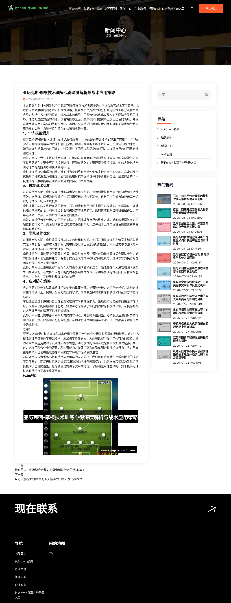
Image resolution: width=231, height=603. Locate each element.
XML (52, 553)
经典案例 (111, 8)
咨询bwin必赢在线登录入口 (167, 8)
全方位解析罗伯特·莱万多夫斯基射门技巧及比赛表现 (48, 479)
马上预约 (211, 8)
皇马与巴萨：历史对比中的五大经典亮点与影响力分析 (190, 297)
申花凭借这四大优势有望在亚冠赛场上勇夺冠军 (190, 325)
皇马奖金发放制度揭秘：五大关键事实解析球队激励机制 (190, 283)
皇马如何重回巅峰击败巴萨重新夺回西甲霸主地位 (190, 270)
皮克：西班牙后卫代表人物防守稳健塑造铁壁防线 (190, 211)
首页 (108, 36)
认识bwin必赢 (93, 8)
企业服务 (140, 8)
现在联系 (36, 508)
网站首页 (75, 8)
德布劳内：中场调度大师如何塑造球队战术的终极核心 (49, 470)
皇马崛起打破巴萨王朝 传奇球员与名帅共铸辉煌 (191, 256)
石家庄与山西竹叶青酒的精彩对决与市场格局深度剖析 (190, 197)
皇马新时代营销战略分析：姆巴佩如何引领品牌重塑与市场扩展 (190, 240)
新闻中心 (125, 8)
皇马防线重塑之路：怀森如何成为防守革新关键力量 (190, 225)
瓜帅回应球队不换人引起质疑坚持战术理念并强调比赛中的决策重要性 (190, 354)
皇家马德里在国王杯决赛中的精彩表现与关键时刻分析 (190, 311)
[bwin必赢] (33, 7)
